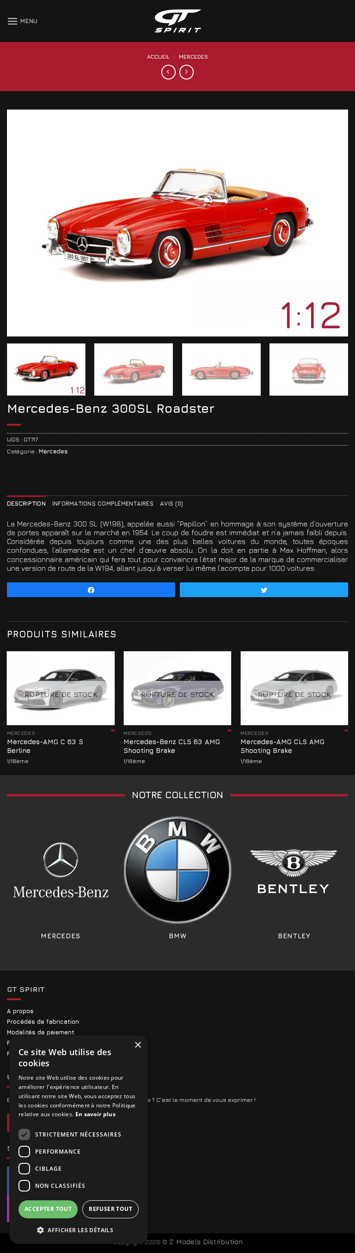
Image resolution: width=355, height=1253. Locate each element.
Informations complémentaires (102, 503)
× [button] (137, 1045)
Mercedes (193, 56)
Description (26, 503)
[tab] (26, 503)
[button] (78, 1229)
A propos (20, 1011)
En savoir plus (95, 1114)
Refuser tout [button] (110, 1209)
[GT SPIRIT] (177, 21)
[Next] (329, 222)
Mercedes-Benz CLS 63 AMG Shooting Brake (171, 746)
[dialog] (78, 1139)
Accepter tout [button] (48, 1209)
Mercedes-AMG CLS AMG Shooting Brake (282, 746)
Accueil (158, 56)
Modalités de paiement (40, 1032)
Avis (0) (171, 503)
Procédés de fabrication (43, 1021)
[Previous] (25, 222)
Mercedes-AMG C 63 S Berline (45, 746)
